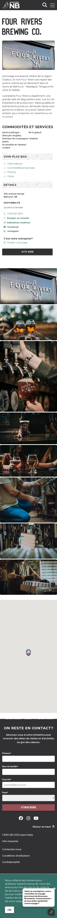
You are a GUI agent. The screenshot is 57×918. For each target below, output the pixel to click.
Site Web (27, 251)
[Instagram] (28, 818)
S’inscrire (28, 807)
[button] (28, 653)
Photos (11, 172)
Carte (10, 176)
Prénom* (6, 753)
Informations (14, 163)
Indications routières (18, 222)
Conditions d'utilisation (16, 855)
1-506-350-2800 (15, 213)
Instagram (13, 231)
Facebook (13, 227)
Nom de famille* (10, 766)
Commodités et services (21, 168)
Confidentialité (11, 862)
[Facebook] (21, 818)
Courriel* (6, 779)
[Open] (52, 5)
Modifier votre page (17, 242)
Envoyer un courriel (18, 218)
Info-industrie (10, 841)
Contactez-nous (11, 849)
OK (9, 909)
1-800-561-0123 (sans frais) (17, 835)
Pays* (5, 792)
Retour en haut (42, 826)
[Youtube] (36, 818)
